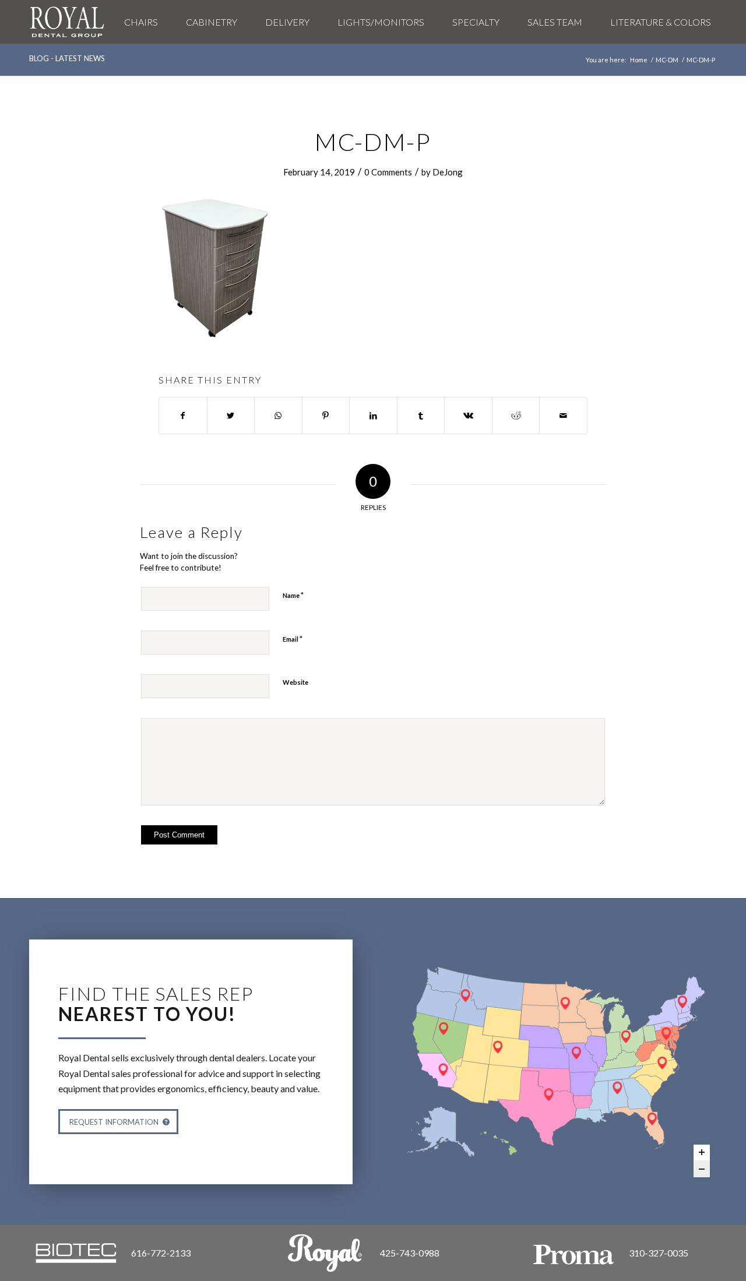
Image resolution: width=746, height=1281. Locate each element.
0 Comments (388, 172)
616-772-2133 (161, 1252)
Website (295, 682)
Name (293, 595)
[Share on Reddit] (516, 415)
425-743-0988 (409, 1252)
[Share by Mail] (563, 415)
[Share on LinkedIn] (373, 415)
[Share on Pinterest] (326, 415)
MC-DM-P (373, 141)
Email (292, 638)
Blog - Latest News (67, 58)
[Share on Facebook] (183, 415)
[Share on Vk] (468, 415)
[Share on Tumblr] (421, 415)
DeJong (447, 172)
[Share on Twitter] (231, 415)
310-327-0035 (658, 1252)
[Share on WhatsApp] (278, 415)
